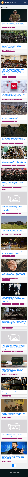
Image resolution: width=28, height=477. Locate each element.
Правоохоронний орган (7, 278)
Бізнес (4, 213)
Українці (16, 374)
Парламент (5, 76)
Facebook (10, 76)
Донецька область (15, 303)
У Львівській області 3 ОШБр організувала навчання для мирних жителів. (13, 117)
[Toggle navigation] (25, 2)
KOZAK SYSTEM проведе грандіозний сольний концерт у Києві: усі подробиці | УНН (13, 414)
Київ (3, 121)
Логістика (5, 27)
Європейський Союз (19, 143)
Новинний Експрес (10, 2)
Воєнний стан (15, 278)
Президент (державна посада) (12, 438)
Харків (11, 327)
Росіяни (12, 27)
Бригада (14, 76)
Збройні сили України (11, 50)
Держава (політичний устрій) (8, 51)
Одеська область (6, 280)
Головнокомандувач (21, 165)
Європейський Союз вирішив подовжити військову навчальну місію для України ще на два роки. (13, 140)
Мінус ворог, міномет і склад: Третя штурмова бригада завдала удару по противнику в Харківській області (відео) (13, 95)
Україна (8, 27)
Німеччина (13, 256)
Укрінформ (14, 165)
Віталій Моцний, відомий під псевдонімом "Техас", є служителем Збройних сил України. (13, 24)
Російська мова (11, 374)
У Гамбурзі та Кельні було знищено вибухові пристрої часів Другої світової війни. (13, 252)
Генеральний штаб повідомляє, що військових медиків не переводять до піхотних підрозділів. (14, 161)
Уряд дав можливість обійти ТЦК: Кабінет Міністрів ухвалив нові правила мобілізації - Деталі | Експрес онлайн (13, 370)
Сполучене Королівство (7, 187)
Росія (4, 99)
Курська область (19, 351)
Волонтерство (18, 213)
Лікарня (4, 256)
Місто (4, 327)
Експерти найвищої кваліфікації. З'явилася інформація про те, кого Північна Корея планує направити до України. (14, 184)
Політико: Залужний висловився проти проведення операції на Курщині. (12, 435)
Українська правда (10, 143)
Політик (20, 438)
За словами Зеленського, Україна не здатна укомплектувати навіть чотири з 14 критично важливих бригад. (13, 457)
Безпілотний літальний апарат (11, 99)
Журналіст (22, 303)
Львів (6, 121)
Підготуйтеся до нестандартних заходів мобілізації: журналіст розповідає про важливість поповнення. (12, 46)
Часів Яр (13, 351)
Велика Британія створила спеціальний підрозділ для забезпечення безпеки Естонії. (13, 231)
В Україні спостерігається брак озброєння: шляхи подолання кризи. (13, 392)
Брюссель (15, 234)
